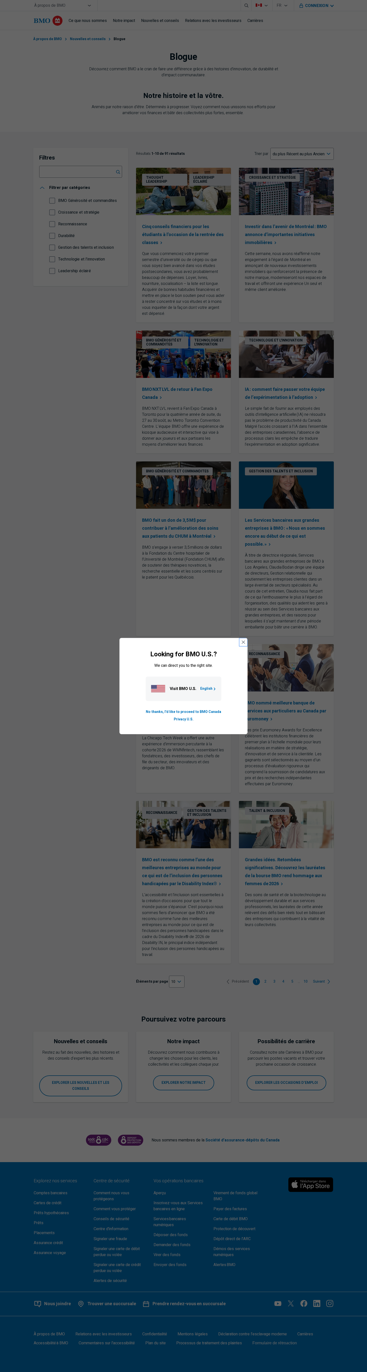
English (206, 688)
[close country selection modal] (243, 642)
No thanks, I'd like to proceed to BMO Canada (183, 711)
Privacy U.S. (183, 719)
